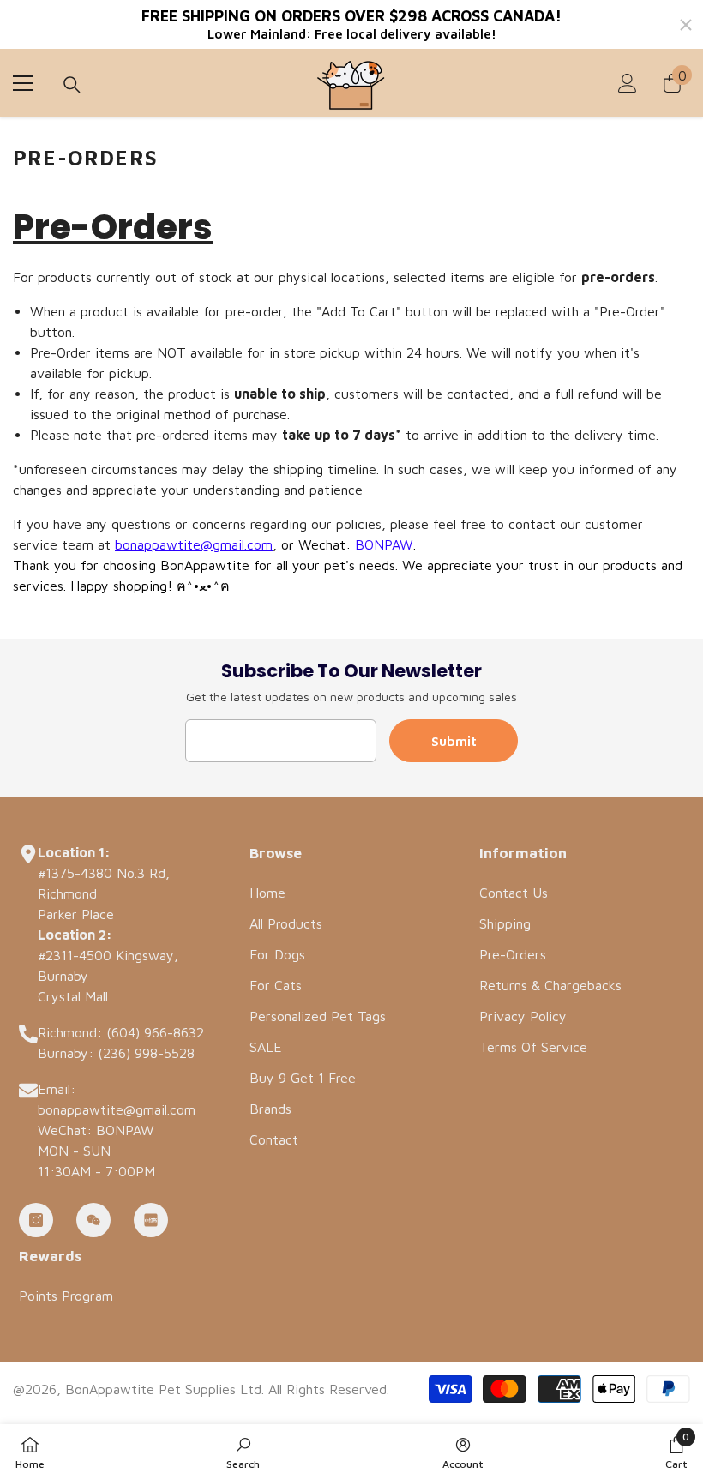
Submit (454, 741)
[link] (243, 1452)
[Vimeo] (151, 1220)
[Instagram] (36, 1220)
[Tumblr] (93, 1220)
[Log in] (627, 83)
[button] (676, 1452)
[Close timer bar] (686, 25)
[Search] (72, 85)
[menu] (23, 83)
